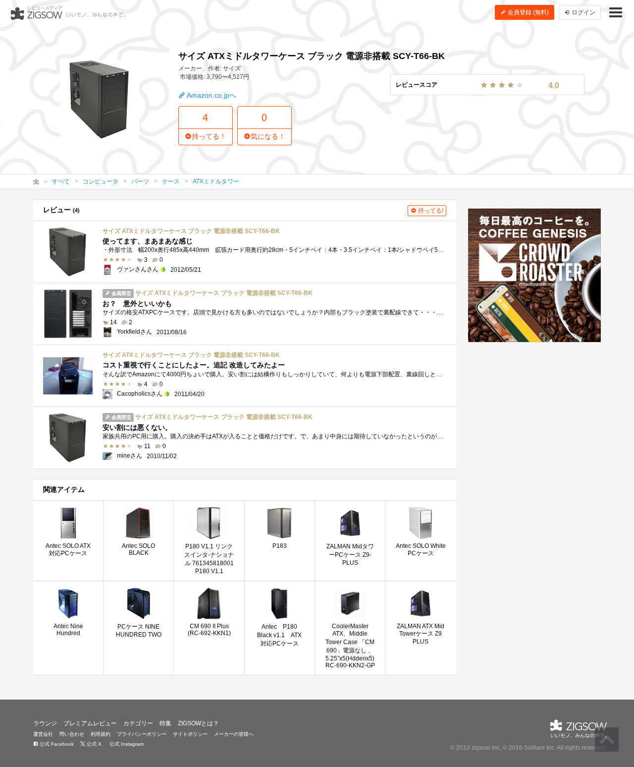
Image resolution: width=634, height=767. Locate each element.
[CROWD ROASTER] (534, 275)
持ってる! (430, 210)
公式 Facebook (56, 744)
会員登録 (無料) (527, 12)
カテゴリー (138, 723)
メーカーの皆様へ (234, 734)
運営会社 (43, 734)
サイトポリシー (190, 734)
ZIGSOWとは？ (198, 723)
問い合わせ (71, 734)
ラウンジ (45, 723)
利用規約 (100, 734)
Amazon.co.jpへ (210, 95)
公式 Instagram (126, 744)
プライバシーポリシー (141, 734)
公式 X (93, 744)
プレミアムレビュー (90, 723)
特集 (165, 723)
